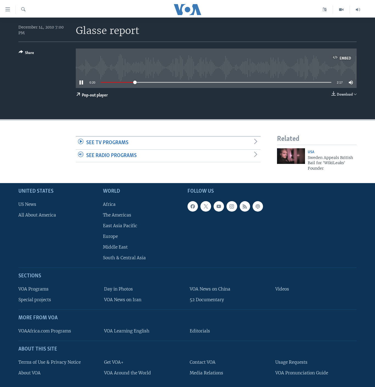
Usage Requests (291, 362)
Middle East (115, 247)
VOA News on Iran (122, 299)
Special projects (34, 299)
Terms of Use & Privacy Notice (49, 362)
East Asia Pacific (120, 225)
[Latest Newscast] (358, 9)
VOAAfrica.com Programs (44, 331)
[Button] (26, 54)
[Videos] (341, 9)
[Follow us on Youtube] (219, 206)
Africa (109, 204)
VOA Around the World (127, 372)
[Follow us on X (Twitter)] (205, 206)
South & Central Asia (124, 258)
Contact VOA (203, 362)
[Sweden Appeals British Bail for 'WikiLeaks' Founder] (291, 156)
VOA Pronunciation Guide (301, 372)
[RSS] (245, 206)
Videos (282, 289)
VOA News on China (210, 289)
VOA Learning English (126, 331)
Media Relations (206, 372)
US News (27, 204)
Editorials (200, 331)
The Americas (117, 215)
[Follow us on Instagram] (231, 206)
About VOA (29, 372)
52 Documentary (207, 299)
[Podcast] (258, 206)
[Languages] (324, 9)
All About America (37, 215)
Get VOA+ (114, 362)
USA (311, 152)
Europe (110, 236)
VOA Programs (33, 289)
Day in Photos (118, 289)
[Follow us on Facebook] (193, 206)
